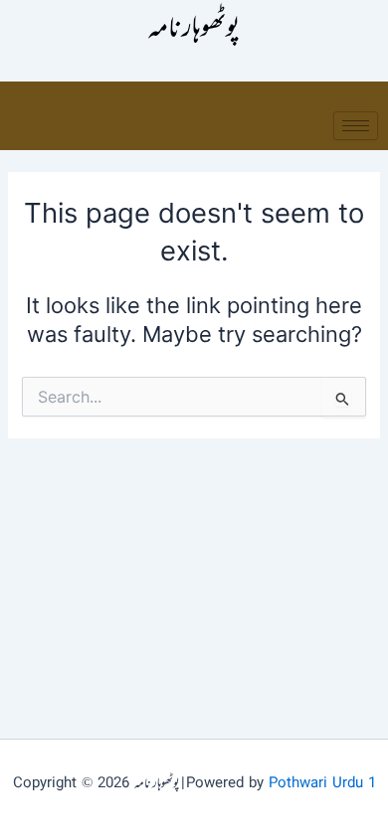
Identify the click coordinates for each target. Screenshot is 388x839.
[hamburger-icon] (355, 125)
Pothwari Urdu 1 (322, 783)
